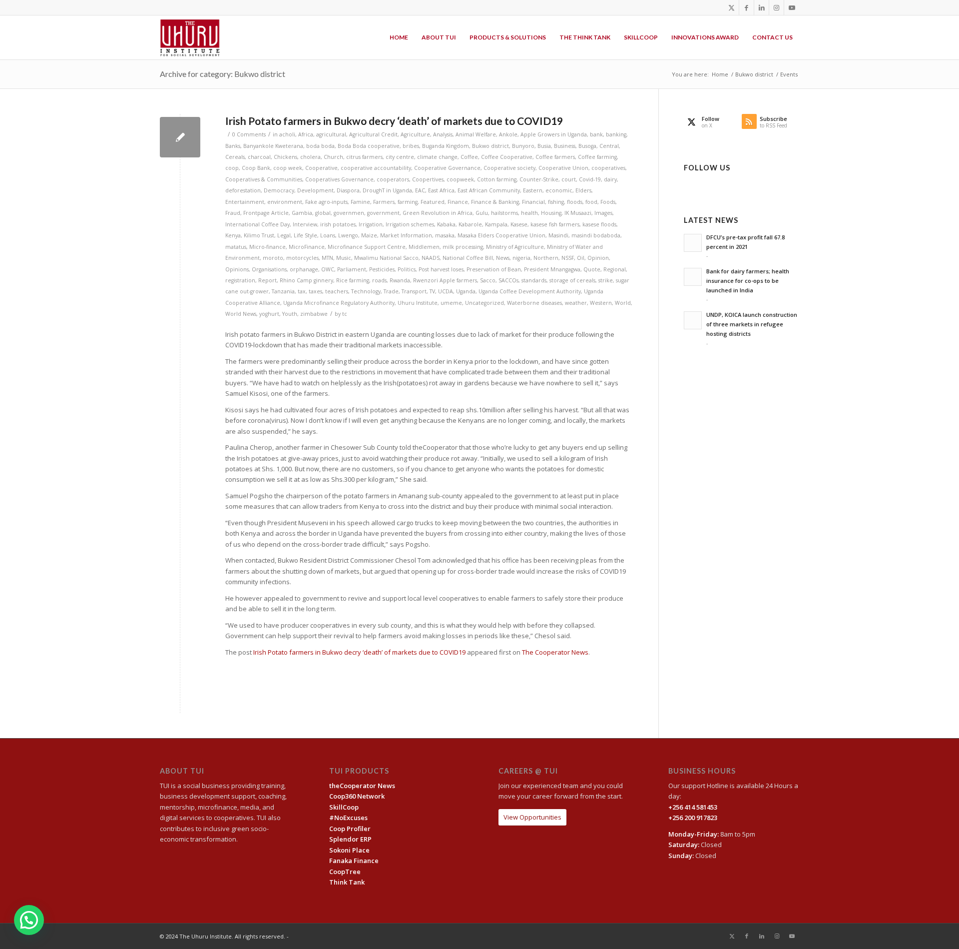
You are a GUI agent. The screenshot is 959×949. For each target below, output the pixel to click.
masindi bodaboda (595, 235)
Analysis (443, 134)
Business (564, 145)
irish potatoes (338, 224)
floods (574, 201)
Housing (551, 212)
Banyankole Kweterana (273, 145)
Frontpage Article (266, 212)
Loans (327, 235)
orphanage (304, 269)
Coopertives (428, 179)
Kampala (496, 224)
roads (379, 280)
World (623, 302)
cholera (310, 156)
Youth (289, 313)
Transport (414, 291)
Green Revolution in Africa (438, 212)
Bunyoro (523, 145)
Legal (284, 235)
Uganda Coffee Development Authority (530, 291)
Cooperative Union (563, 167)
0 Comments (249, 134)
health (529, 212)
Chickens (285, 156)
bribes (411, 145)
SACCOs (508, 280)
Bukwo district (490, 145)
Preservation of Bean (494, 269)
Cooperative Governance (447, 167)
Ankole (508, 134)
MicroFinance (307, 246)
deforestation (243, 190)
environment (284, 201)
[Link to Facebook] (746, 7)
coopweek (460, 179)
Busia (544, 145)
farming (408, 201)
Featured (433, 201)
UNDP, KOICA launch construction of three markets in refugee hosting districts (751, 324)
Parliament (351, 269)
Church (333, 156)
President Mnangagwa (552, 269)
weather (576, 302)
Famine (360, 201)
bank (596, 134)
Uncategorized (484, 302)
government (383, 212)
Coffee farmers (555, 156)
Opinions (237, 269)
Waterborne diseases (534, 302)
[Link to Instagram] (776, 7)
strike (605, 280)
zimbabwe (314, 313)
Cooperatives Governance (339, 179)
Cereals (235, 156)
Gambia (302, 212)
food (591, 201)
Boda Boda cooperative (369, 145)
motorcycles (302, 257)
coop (232, 167)
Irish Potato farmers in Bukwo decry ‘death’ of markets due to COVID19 (394, 120)
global (323, 212)
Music (343, 257)
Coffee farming (597, 156)
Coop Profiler (350, 828)
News (502, 257)
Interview (305, 224)
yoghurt (269, 313)
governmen (349, 212)
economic (558, 190)
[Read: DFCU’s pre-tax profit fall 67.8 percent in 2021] (693, 243)
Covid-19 (590, 179)
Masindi (558, 235)
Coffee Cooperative (506, 156)
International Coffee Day (257, 224)
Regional (614, 269)
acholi (287, 134)
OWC (327, 269)
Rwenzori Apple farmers (445, 280)
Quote (591, 269)
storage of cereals (572, 280)
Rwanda (400, 280)
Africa (305, 134)
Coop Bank (256, 167)
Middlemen (424, 246)
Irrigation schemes (410, 224)
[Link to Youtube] (791, 7)
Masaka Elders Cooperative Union (501, 235)
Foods (607, 201)
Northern (545, 257)
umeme (451, 302)
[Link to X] (731, 7)
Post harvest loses (441, 269)
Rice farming (352, 280)
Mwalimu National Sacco (386, 257)
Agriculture (415, 134)
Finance (458, 201)
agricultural (331, 134)
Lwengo (348, 235)
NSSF (567, 257)
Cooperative (321, 167)
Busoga (587, 145)
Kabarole (470, 224)
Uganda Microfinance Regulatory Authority (339, 302)
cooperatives (608, 167)
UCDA (445, 291)
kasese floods (599, 224)
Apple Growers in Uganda (553, 134)
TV (432, 291)
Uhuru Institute (418, 302)
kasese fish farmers (554, 224)
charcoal (259, 156)
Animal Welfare (476, 134)
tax (302, 291)
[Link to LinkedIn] (761, 7)
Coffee (469, 156)
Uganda (466, 291)
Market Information (406, 235)
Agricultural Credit (373, 134)
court (568, 179)
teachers (336, 291)
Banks (232, 145)
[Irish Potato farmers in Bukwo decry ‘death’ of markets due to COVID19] (180, 137)
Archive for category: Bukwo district (222, 73)
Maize (369, 235)
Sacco (487, 280)
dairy (610, 179)
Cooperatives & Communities (263, 179)
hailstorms (504, 212)
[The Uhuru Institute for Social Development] (190, 37)
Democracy (279, 190)
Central (609, 145)
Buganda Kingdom (445, 145)
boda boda (320, 145)
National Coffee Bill (468, 257)
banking (616, 134)
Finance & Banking (495, 201)
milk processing (463, 246)
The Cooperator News (555, 652)
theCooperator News (362, 785)
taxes (315, 291)
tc (344, 313)
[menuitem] (399, 37)
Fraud (232, 212)
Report (267, 280)
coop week (287, 167)
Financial (533, 201)
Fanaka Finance (354, 860)
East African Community (489, 190)
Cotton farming (496, 179)
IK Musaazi (577, 212)
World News (240, 313)
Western (601, 302)
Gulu (482, 212)
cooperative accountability (376, 167)
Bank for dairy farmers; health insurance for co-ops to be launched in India (747, 280)
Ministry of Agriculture (515, 246)
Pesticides (382, 269)
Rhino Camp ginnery (306, 280)
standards (533, 280)
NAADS (431, 257)
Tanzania (283, 291)
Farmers (384, 201)
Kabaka (446, 224)
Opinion (598, 257)
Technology (366, 291)
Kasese (518, 224)
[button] (29, 920)
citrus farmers (364, 156)
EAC (420, 190)
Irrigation (371, 224)
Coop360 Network (357, 796)
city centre (400, 156)
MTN (327, 257)
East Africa (441, 190)
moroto (273, 257)
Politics (407, 269)
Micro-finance (267, 246)
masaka (445, 235)
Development (315, 190)
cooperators (393, 179)
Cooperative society (509, 167)
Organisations (269, 269)
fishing (556, 201)
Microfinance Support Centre (367, 246)
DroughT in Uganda (387, 190)
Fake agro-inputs (326, 201)
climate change (437, 156)
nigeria (521, 257)
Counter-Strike (538, 179)
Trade (391, 291)
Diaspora (348, 190)
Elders (583, 190)
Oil (580, 257)
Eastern (532, 190)
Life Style (305, 235)
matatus (235, 246)
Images (603, 212)
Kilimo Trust (259, 235)
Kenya (233, 235)
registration (240, 280)
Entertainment (244, 201)
